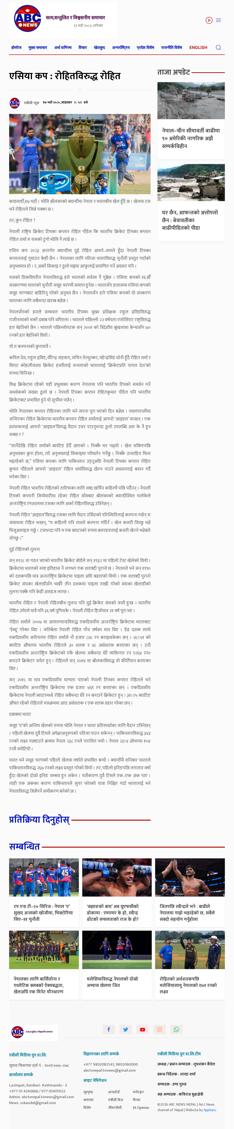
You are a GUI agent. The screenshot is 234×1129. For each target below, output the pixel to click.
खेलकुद (99, 47)
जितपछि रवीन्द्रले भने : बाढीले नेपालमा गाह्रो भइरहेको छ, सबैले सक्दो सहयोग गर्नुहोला (187, 913)
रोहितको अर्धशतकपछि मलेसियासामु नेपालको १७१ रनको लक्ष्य (188, 985)
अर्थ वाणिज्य (63, 47)
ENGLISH (198, 47)
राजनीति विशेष (171, 47)
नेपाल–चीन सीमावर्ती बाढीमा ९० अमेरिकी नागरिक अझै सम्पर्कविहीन (191, 138)
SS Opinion (141, 1108)
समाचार (88, 1100)
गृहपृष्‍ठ (88, 1092)
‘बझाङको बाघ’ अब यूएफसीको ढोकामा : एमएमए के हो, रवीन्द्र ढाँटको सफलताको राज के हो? (113, 913)
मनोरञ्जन (138, 1092)
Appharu (210, 1110)
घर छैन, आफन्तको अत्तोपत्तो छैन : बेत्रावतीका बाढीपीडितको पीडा (190, 220)
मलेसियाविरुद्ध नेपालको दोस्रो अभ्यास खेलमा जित (112, 982)
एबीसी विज (115, 1100)
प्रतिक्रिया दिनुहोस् (39, 819)
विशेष (87, 1108)
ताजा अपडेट (173, 72)
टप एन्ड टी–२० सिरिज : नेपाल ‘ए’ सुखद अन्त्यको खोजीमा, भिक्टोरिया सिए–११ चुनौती (43, 913)
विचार (83, 47)
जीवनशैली (115, 1108)
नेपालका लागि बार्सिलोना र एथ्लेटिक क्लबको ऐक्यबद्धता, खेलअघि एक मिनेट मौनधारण (39, 985)
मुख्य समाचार (38, 47)
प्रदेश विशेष (145, 47)
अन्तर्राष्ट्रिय (121, 47)
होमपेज (16, 47)
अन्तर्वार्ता (114, 1092)
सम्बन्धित (24, 846)
